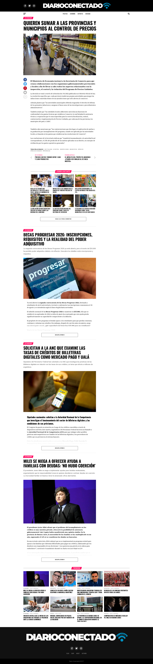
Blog (67, 653)
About (78, 653)
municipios (73, 149)
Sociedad (87, 14)
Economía (72, 14)
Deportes (80, 14)
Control (56, 149)
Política (65, 14)
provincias (46, 151)
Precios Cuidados (36, 151)
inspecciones (65, 149)
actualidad (48, 149)
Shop (72, 653)
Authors (84, 653)
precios (81, 149)
